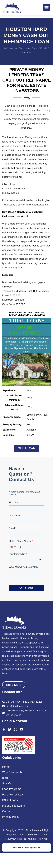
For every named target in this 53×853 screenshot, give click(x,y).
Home (6, 766)
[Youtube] (21, 729)
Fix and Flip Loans (13, 805)
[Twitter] (9, 729)
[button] (46, 7)
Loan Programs (11, 789)
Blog (5, 777)
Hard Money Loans (14, 794)
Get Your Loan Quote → (26, 847)
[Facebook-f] (3, 729)
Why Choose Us (12, 772)
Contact (7, 811)
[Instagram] (15, 729)
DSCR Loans (10, 800)
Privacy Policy (10, 816)
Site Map (7, 783)
